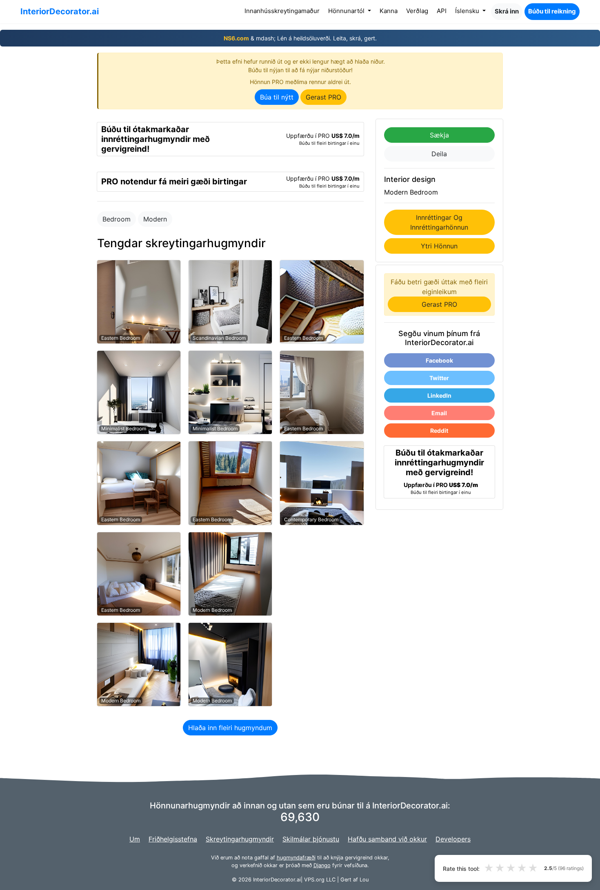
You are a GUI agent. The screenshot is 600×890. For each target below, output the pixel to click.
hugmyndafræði (296, 858)
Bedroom (116, 219)
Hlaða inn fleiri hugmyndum (230, 728)
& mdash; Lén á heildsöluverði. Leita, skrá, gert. (300, 38)
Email (439, 413)
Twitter (439, 377)
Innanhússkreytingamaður (283, 11)
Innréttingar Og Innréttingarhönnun (439, 222)
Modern (155, 219)
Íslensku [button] (468, 11)
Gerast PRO (323, 97)
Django (322, 865)
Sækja (439, 135)
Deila (439, 154)
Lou (364, 880)
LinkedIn (439, 395)
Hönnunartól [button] (347, 11)
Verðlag (417, 11)
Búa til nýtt (276, 97)
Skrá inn (507, 11)
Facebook (439, 360)
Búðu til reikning (552, 11)
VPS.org (314, 880)
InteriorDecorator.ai (59, 11)
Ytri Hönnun (439, 246)
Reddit (439, 430)
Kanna (389, 11)
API (442, 11)
